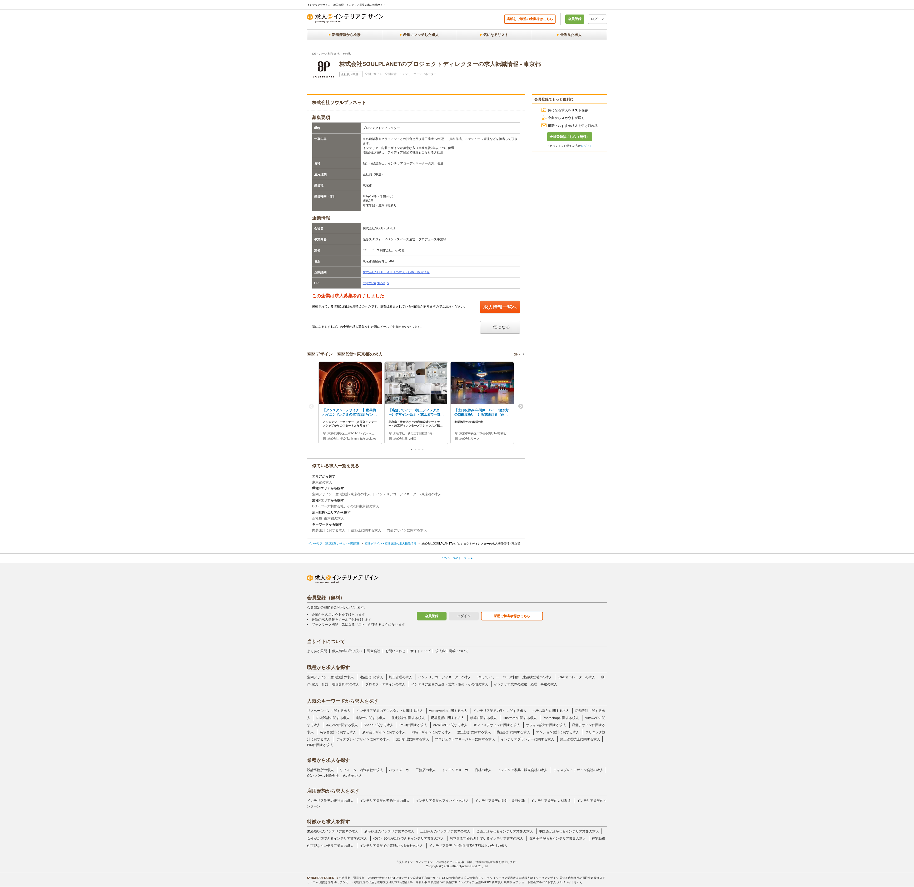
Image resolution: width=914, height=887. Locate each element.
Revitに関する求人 (413, 725)
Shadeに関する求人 (378, 725)
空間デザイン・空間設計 (381, 74)
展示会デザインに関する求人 (384, 732)
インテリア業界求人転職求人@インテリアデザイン (526, 878)
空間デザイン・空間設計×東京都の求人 (341, 494)
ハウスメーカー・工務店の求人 (412, 770)
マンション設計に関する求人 (557, 732)
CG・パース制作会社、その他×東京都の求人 (345, 506)
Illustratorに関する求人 (520, 718)
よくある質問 (317, 651)
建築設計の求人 (371, 677)
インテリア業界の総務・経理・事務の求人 (525, 684)
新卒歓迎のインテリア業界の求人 (389, 831)
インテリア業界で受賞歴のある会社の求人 (391, 845)
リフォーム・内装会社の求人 (361, 770)
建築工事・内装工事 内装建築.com (423, 882)
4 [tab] (423, 450)
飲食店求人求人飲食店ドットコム (470, 878)
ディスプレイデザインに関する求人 (363, 739)
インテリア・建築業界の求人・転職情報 (334, 543)
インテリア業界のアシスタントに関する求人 (389, 711)
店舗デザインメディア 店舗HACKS (468, 882)
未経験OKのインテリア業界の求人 (332, 831)
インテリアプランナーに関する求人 (527, 739)
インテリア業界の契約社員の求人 (385, 801)
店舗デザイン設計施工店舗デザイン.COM (422, 878)
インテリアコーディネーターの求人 (445, 677)
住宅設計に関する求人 (408, 718)
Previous (311, 406)
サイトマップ (420, 651)
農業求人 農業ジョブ (505, 882)
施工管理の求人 (400, 677)
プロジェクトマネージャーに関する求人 (465, 739)
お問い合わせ (395, 651)
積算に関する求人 (483, 718)
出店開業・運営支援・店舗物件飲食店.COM (367, 878)
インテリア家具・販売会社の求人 (522, 770)
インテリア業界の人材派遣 (551, 801)
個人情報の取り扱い (347, 651)
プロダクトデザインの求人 (385, 684)
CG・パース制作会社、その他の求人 (334, 776)
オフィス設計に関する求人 (546, 725)
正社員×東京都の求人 (328, 518)
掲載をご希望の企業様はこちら (530, 19)
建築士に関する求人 (366, 530)
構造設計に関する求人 (513, 732)
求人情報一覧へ (500, 307)
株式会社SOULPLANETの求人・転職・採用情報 (396, 272)
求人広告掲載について (452, 651)
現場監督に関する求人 (447, 718)
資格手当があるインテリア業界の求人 (557, 838)
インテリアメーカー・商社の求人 (467, 770)
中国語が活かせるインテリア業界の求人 (569, 831)
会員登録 (574, 19)
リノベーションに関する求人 (328, 711)
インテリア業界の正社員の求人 (330, 801)
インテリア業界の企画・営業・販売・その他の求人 (449, 684)
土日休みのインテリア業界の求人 (445, 831)
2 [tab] (415, 450)
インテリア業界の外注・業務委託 (500, 801)
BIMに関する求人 (320, 745)
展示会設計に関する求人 (338, 732)
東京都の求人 (322, 482)
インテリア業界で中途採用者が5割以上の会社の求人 (468, 845)
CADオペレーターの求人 (576, 677)
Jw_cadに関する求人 (342, 725)
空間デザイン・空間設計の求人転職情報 (390, 543)
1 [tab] (412, 450)
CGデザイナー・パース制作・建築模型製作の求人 (514, 677)
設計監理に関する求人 (412, 739)
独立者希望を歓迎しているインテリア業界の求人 (486, 838)
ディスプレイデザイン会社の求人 (578, 770)
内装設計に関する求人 (328, 530)
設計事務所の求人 (320, 770)
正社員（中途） (351, 74)
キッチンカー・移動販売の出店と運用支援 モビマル (367, 882)
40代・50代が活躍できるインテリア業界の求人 (408, 838)
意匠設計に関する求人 (474, 732)
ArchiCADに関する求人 (450, 725)
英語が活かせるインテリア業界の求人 (504, 831)
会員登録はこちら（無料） (570, 137)
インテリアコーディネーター (418, 74)
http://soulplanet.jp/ (376, 283)
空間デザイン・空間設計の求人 (330, 677)
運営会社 (373, 651)
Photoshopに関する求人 (561, 718)
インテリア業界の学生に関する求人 (500, 711)
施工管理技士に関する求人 (580, 739)
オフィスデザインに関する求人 (496, 725)
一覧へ (516, 354)
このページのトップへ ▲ (457, 558)
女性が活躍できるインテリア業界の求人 (337, 838)
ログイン (597, 19)
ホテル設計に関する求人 (550, 711)
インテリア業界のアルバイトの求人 (442, 801)
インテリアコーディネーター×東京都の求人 (409, 494)
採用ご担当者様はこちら (512, 616)
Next (521, 406)
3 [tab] (419, 450)
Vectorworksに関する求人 (448, 711)
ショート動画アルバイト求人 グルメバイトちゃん (550, 882)
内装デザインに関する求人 (407, 530)
